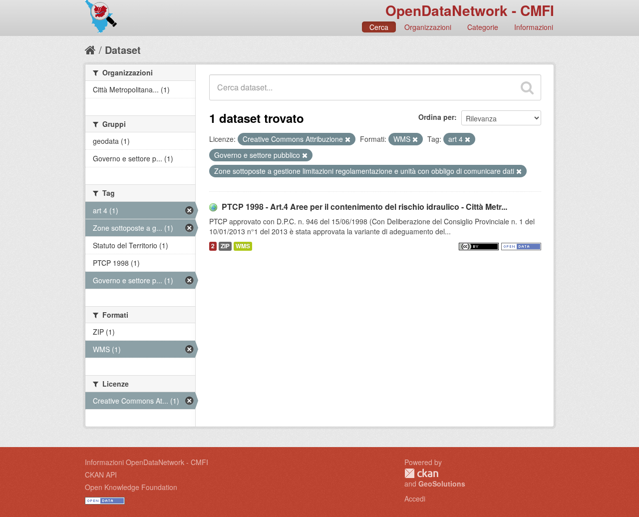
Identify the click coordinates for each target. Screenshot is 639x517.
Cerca (378, 27)
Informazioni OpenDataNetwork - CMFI (146, 462)
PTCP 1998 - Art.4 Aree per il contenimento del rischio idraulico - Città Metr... (364, 206)
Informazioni (533, 27)
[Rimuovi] (347, 139)
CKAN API (101, 475)
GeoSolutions (441, 484)
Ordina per (436, 117)
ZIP (225, 246)
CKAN (421, 473)
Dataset (123, 49)
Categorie (482, 27)
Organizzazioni (427, 27)
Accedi (414, 499)
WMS (243, 246)
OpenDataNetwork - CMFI (469, 10)
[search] (527, 87)
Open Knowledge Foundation (131, 487)
